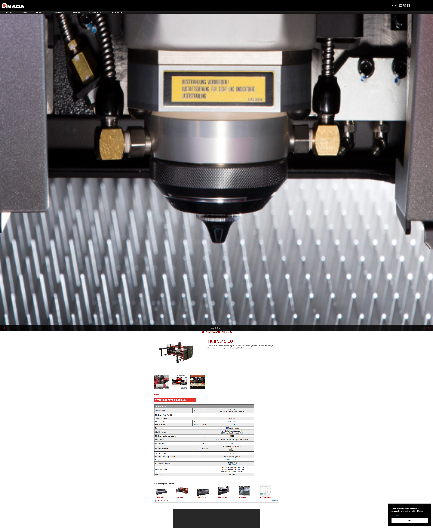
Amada (9, 12)
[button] (32, 328)
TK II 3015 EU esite (163, 501)
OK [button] (409, 520)
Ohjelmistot (58, 12)
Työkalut (40, 12)
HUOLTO (76, 12)
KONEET (204, 332)
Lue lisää (395, 515)
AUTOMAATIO (214, 332)
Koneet (24, 12)
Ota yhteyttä (116, 12)
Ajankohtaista (95, 12)
